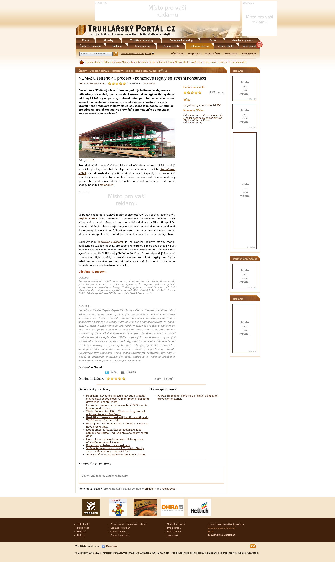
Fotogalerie (231, 53)
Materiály (128, 62)
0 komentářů (149, 84)
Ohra (209, 105)
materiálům (106, 184)
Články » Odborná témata (196, 120)
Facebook (111, 546)
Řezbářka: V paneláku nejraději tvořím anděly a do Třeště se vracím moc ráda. (117, 419)
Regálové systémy (194, 105)
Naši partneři (174, 531)
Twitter (113, 372)
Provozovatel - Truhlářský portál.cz (128, 524)
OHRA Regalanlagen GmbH (92, 84)
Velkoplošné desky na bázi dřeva (154, 62)
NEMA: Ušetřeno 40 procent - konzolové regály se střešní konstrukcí (210, 62)
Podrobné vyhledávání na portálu (136, 53)
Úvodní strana (93, 62)
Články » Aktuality (192, 122)
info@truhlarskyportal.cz (221, 535)
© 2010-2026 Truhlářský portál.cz (226, 524)
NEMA (217, 105)
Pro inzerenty (174, 528)
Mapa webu (83, 528)
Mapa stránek (212, 53)
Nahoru (81, 535)
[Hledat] (115, 54)
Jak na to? (172, 535)
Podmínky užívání (119, 535)
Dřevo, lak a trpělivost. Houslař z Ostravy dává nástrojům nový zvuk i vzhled (114, 440)
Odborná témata (112, 62)
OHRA (90, 160)
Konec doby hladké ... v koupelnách (108, 445)
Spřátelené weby (176, 524)
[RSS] (253, 546)
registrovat (168, 488)
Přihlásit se (177, 53)
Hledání (81, 531)
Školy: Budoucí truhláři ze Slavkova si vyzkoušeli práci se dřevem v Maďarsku (115, 413)
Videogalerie (249, 53)
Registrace (194, 53)
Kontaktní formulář (120, 528)
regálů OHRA (88, 218)
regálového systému (111, 241)
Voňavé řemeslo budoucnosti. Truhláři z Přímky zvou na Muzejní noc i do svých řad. (115, 450)
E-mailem (131, 372)
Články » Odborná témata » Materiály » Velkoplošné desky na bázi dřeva (203, 116)
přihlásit (149, 488)
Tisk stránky (83, 524)
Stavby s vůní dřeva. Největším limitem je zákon (115, 454)
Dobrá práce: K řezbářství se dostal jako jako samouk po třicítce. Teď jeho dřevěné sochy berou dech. (117, 432)
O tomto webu (117, 531)
